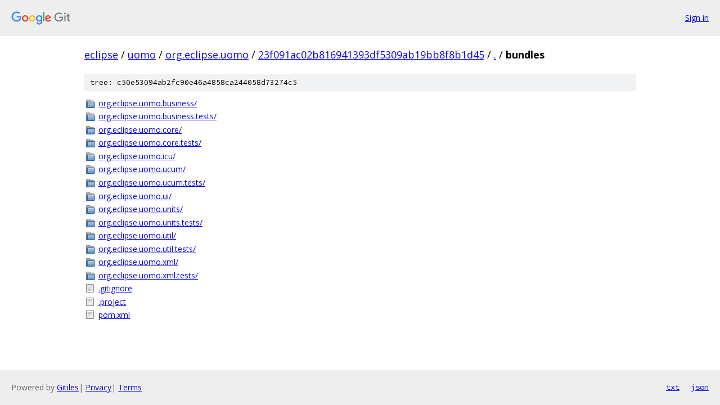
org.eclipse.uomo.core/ (140, 129)
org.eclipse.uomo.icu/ (137, 156)
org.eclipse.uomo (207, 54)
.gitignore (115, 288)
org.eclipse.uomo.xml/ (138, 261)
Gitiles (68, 387)
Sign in (697, 17)
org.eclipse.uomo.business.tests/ (157, 116)
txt (673, 387)
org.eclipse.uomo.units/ (140, 209)
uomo (142, 54)
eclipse (101, 54)
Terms (130, 387)
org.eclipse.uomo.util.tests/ (147, 249)
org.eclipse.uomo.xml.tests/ (148, 275)
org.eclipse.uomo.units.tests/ (150, 222)
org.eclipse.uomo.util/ (137, 235)
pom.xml (114, 314)
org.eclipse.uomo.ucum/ (142, 169)
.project (112, 301)
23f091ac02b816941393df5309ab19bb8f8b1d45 (371, 54)
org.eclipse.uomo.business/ (147, 103)
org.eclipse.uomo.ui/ (135, 196)
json (700, 387)
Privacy (98, 387)
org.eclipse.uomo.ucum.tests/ (151, 182)
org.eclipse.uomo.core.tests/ (149, 142)
